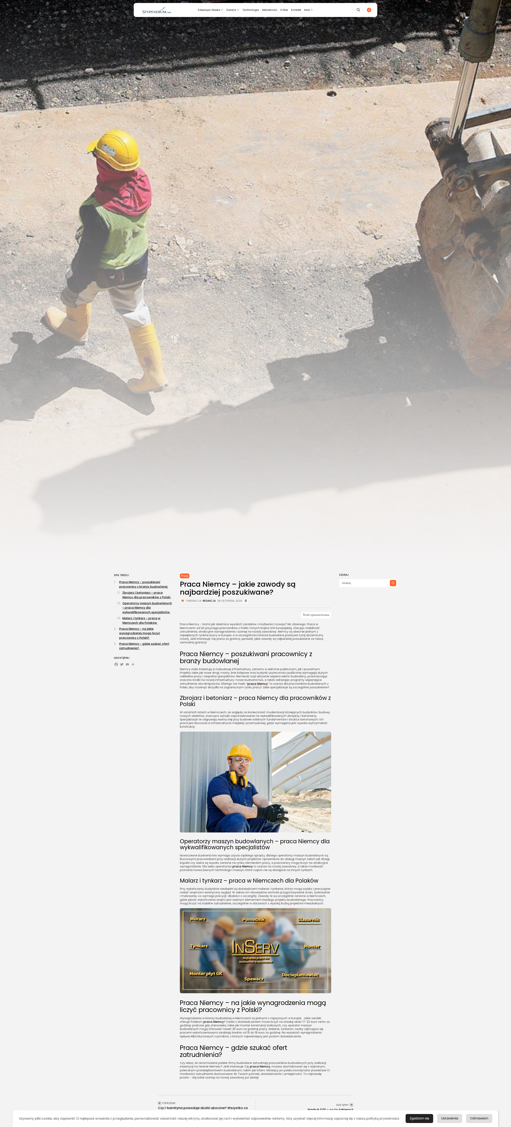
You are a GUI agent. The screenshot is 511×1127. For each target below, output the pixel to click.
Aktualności (269, 10)
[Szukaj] (393, 583)
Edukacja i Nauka (209, 10)
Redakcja (209, 601)
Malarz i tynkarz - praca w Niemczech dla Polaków (141, 620)
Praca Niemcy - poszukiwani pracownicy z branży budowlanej (143, 584)
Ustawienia (449, 1118)
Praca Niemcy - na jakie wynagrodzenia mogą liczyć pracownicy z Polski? (139, 633)
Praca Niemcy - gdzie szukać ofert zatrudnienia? (144, 646)
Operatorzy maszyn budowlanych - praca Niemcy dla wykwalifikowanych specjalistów (147, 607)
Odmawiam (479, 1118)
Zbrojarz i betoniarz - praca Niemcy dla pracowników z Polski (146, 595)
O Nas (284, 10)
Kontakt (296, 10)
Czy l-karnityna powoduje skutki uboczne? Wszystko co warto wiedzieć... (203, 1110)
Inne (307, 10)
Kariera (231, 10)
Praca (184, 575)
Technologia (251, 10)
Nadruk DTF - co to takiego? (330, 1109)
